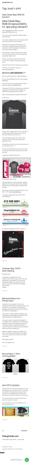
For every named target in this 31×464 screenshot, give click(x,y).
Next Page (25, 430)
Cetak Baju (8, 30)
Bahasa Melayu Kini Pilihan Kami (11, 299)
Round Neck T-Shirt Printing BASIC (11, 355)
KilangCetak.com (7, 2)
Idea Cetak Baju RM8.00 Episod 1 (13, 16)
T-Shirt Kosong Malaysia (15, 192)
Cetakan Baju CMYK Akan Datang (11, 269)
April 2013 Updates (11, 385)
